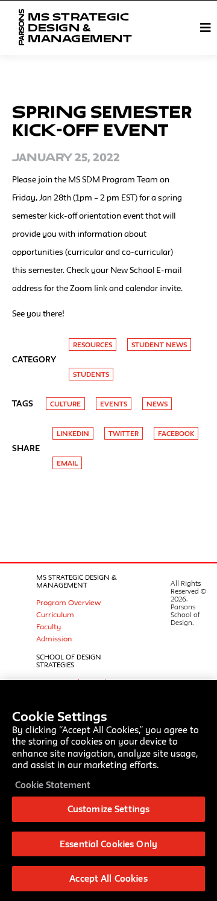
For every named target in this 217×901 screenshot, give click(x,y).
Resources (92, 344)
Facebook (176, 433)
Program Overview (68, 602)
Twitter (123, 433)
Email (67, 463)
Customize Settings (108, 809)
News (157, 404)
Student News (159, 344)
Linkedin (73, 433)
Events (113, 404)
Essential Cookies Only (108, 844)
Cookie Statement (52, 785)
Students (91, 374)
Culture (65, 404)
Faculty (48, 626)
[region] (108, 790)
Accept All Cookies (108, 878)
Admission (54, 638)
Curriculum (55, 614)
